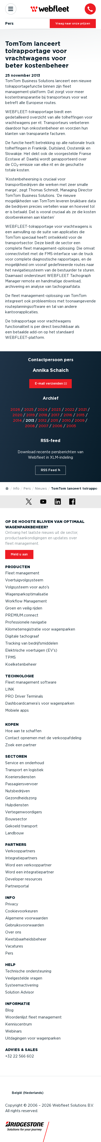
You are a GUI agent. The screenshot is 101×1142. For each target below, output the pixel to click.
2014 (17, 420)
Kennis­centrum (18, 1024)
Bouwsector (16, 819)
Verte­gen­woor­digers (23, 812)
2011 (54, 420)
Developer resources (23, 879)
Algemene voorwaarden (26, 918)
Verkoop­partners (20, 851)
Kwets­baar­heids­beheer (25, 939)
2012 (42, 420)
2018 (43, 415)
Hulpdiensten (16, 805)
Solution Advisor (19, 992)
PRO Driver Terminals (24, 696)
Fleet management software (30, 682)
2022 (69, 409)
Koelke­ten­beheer (21, 664)
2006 (57, 426)
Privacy (11, 904)
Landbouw (14, 833)
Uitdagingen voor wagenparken (33, 1038)
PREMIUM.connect (21, 615)
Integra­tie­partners (21, 858)
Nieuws (41, 488)
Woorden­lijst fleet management (33, 1017)
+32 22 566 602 (19, 1056)
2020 (17, 415)
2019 (30, 415)
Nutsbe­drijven (17, 791)
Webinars (13, 1031)
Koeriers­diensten (20, 777)
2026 (15, 409)
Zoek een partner (20, 745)
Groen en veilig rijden (23, 608)
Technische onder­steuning (28, 971)
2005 (71, 426)
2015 (80, 415)
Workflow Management (26, 601)
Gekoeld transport (21, 826)
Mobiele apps (17, 710)
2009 (79, 420)
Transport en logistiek (24, 770)
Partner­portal (17, 886)
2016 (67, 415)
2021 (82, 409)
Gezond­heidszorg (21, 798)
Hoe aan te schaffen (23, 731)
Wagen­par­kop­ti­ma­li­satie (26, 594)
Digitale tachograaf (22, 636)
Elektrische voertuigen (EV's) (31, 650)
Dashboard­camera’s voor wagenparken (39, 703)
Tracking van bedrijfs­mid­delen (31, 643)
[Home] (7, 488)
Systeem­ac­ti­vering (21, 985)
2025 (29, 409)
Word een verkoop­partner (28, 865)
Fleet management (22, 573)
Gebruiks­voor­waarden (24, 925)
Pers (27, 488)
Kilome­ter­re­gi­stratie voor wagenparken (40, 629)
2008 (30, 426)
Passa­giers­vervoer (21, 784)
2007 (43, 426)
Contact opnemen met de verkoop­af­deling (43, 738)
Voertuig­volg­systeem (24, 580)
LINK (9, 689)
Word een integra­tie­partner (29, 872)
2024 (42, 409)
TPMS (10, 657)
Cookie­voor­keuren (21, 911)
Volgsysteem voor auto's (27, 587)
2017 (55, 415)
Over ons (13, 932)
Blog (9, 1010)
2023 (56, 409)
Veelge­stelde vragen (23, 978)
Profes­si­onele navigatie (26, 622)
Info (16, 488)
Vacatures (14, 946)
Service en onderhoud (24, 763)
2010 (66, 420)
